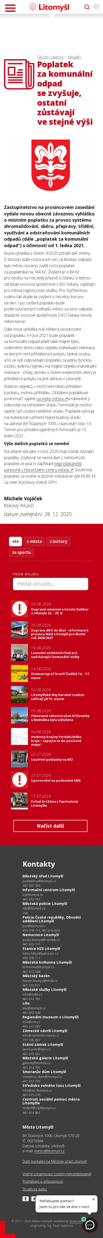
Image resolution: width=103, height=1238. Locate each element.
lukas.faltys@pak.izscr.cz (40, 953)
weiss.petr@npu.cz (36, 1049)
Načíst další (50, 825)
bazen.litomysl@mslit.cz (40, 981)
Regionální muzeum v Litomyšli (50, 1017)
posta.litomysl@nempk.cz (41, 940)
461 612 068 (31, 971)
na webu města (50, 398)
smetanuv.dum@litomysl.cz (42, 1077)
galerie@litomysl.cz (36, 1063)
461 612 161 (31, 899)
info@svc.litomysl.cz (37, 1090)
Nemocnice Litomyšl (40, 934)
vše (15, 541)
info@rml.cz (31, 1022)
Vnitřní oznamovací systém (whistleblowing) (56, 1174)
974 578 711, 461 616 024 (41, 930)
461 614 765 (31, 1067)
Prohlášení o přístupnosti (42, 1181)
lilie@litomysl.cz (34, 1008)
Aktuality (74, 56)
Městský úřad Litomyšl (42, 876)
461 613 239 (31, 1081)
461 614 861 (31, 1112)
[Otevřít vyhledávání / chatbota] (87, 7)
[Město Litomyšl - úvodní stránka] (49, 6)
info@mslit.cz (32, 994)
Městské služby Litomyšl (44, 989)
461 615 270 (31, 1095)
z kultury (58, 541)
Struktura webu (34, 1189)
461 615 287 (31, 1026)
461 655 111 (31, 944)
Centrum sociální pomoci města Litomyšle (51, 1101)
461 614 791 (31, 999)
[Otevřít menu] (10, 8)
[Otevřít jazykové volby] (96, 7)
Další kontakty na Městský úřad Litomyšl (54, 1161)
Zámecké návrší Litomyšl (44, 1030)
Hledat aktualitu (25, 573)
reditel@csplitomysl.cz (39, 1108)
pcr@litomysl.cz (34, 926)
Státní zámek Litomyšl (42, 1044)
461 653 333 (31, 885)
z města (34, 541)
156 (25, 913)
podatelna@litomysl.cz (39, 881)
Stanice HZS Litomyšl (41, 948)
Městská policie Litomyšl (44, 903)
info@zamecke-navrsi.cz (40, 1035)
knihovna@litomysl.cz (38, 967)
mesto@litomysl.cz (49, 1151)
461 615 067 (31, 1054)
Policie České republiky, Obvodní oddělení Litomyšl (51, 919)
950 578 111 (31, 958)
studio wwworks (80, 1221)
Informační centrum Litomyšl (48, 889)
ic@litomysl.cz (32, 895)
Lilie (26, 1003)
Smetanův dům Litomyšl (44, 1071)
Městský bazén (36, 975)
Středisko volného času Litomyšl (51, 1085)
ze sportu (21, 552)
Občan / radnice (50, 56)
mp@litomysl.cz (34, 908)
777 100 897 (31, 1040)
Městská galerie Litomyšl (45, 1058)
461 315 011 (31, 985)
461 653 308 (31, 1012)
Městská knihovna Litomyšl (47, 962)
